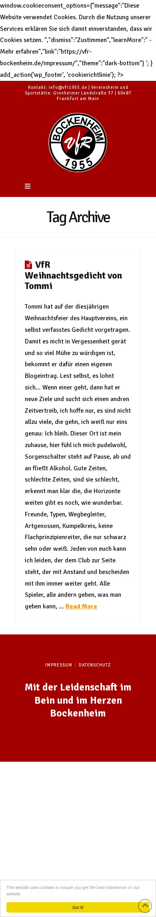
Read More (81, 606)
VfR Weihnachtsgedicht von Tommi (73, 275)
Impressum (58, 665)
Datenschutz (95, 665)
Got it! (78, 907)
